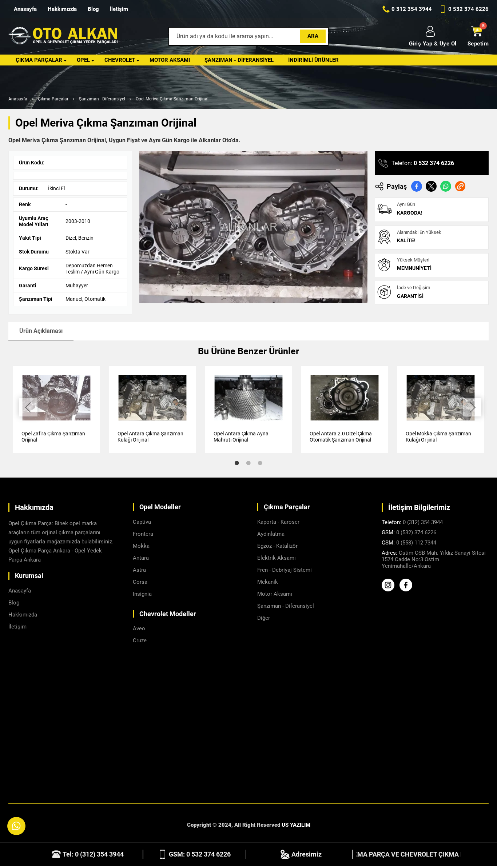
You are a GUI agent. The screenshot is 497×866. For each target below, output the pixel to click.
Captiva (142, 522)
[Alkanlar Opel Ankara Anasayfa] (63, 36)
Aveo (139, 628)
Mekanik (267, 582)
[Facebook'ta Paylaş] (416, 186)
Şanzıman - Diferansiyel (239, 60)
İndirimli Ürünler (313, 60)
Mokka (141, 546)
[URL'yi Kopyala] (460, 186)
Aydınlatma (271, 534)
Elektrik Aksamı (276, 558)
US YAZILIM (296, 825)
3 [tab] (260, 463)
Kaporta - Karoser (278, 522)
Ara (312, 36)
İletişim (119, 9)
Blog (93, 9)
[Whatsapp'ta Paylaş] (445, 186)
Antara (141, 558)
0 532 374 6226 (434, 163)
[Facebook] (407, 589)
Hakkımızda (62, 9)
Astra (139, 570)
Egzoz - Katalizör (277, 546)
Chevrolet (119, 60)
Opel (83, 60)
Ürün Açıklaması (41, 330)
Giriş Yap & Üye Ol (433, 43)
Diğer (263, 618)
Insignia (142, 594)
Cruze (140, 640)
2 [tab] (248, 463)
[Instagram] (390, 589)
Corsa (140, 582)
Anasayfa (25, 9)
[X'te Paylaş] (431, 186)
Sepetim (478, 43)
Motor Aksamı (170, 60)
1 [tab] (236, 463)
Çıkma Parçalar (39, 60)
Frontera (143, 534)
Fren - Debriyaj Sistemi (284, 570)
